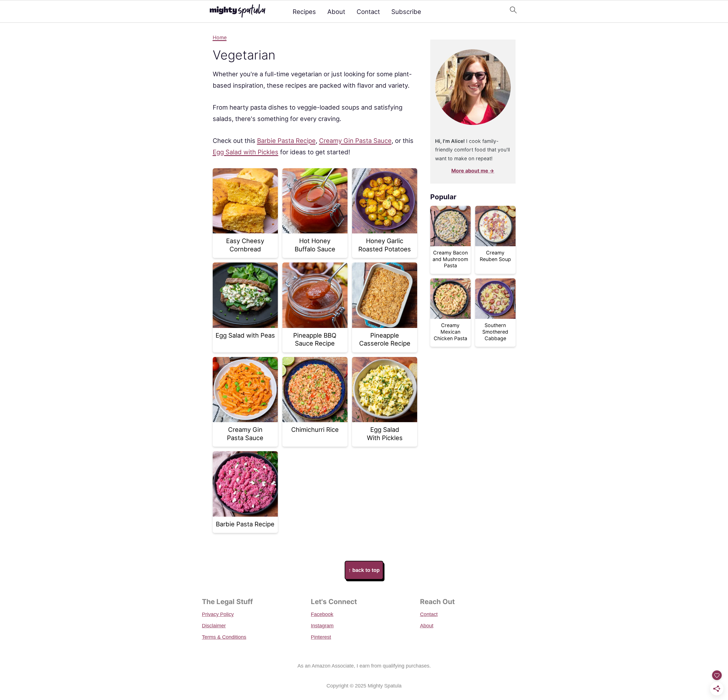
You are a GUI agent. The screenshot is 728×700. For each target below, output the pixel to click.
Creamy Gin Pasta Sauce (355, 140)
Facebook (322, 614)
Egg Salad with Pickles (245, 152)
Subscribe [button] (406, 11)
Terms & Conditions (224, 637)
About (336, 11)
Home (220, 37)
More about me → (472, 171)
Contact (368, 11)
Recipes (304, 11)
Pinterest (321, 637)
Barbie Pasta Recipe (286, 140)
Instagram (322, 626)
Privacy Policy (218, 614)
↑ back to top (364, 570)
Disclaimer (214, 626)
